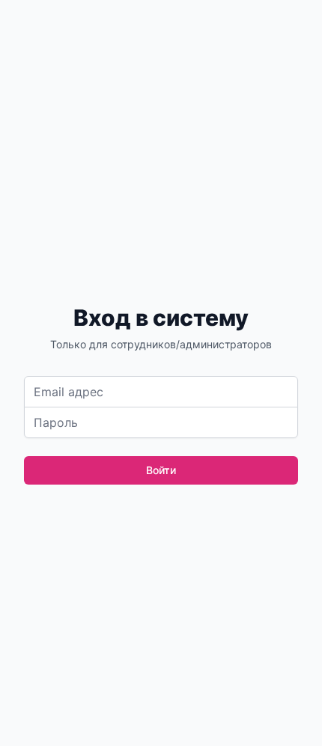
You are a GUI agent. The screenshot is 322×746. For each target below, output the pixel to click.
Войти (161, 470)
